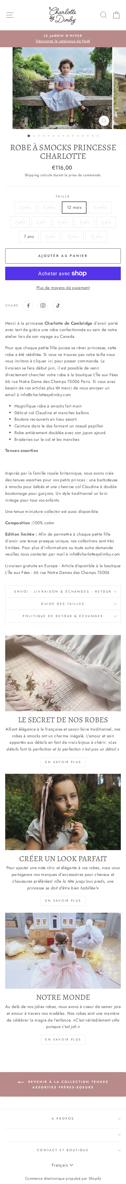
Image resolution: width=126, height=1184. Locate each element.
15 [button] (98, 136)
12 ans (96, 236)
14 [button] (93, 136)
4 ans (63, 222)
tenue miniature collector (37, 511)
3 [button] (39, 136)
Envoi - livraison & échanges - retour (63, 591)
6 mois (49, 207)
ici (50, 361)
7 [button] (59, 136)
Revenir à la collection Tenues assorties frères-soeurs (67, 1085)
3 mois (25, 207)
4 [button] (44, 136)
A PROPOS (63, 1118)
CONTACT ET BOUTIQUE (63, 1150)
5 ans (85, 222)
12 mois (74, 207)
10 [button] (73, 136)
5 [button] (49, 136)
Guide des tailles (63, 604)
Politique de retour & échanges (63, 616)
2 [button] (34, 136)
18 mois (100, 207)
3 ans (41, 222)
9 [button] (68, 136)
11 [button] (78, 136)
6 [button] (54, 136)
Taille (63, 196)
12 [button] (83, 136)
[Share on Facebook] (28, 305)
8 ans (50, 236)
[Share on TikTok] (57, 305)
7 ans (29, 236)
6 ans (106, 222)
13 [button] (88, 136)
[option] (63, 38)
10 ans (73, 236)
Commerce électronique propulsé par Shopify (63, 1178)
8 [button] (63, 136)
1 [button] (29, 136)
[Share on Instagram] (43, 305)
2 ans (20, 222)
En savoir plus (63, 762)
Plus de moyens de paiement (63, 288)
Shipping (32, 175)
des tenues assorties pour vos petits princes (45, 480)
